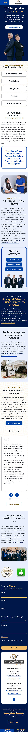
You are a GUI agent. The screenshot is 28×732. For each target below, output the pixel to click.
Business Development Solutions (13, 714)
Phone (3, 600)
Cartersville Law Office (15, 690)
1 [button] (10, 499)
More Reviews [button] (14, 504)
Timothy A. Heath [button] (14, 264)
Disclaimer (4, 637)
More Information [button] (14, 423)
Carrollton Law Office (14, 675)
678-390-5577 (15, 679)
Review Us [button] (14, 722)
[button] (4, 3)
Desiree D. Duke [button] (14, 259)
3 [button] (14, 499)
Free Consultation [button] (14, 27)
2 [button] (12, 499)
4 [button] (16, 499)
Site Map (12, 713)
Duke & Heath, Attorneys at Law (15, 709)
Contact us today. (17, 542)
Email (3, 608)
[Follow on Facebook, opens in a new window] (14, 699)
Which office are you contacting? (12, 617)
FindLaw (14, 716)
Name (3, 592)
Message (4, 625)
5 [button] (18, 499)
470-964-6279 (15, 693)
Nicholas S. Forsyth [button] (14, 269)
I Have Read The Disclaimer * (13, 641)
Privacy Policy (20, 713)
